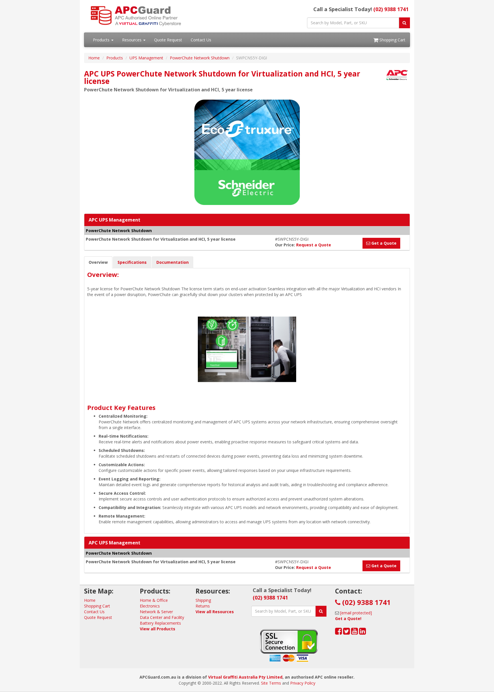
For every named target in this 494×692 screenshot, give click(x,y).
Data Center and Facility (162, 617)
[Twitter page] (346, 632)
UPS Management (146, 58)
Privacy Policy (302, 683)
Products (102, 40)
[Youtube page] (354, 632)
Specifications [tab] (132, 262)
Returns (203, 606)
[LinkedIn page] (362, 632)
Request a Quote (313, 245)
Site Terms (271, 683)
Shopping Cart (391, 40)
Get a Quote (383, 243)
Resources (132, 40)
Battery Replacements (160, 623)
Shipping (203, 600)
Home (94, 58)
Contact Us (201, 40)
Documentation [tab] (172, 262)
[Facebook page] (338, 632)
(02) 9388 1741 (391, 9)
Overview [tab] (98, 262)
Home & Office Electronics (154, 603)
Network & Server (156, 611)
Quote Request (168, 40)
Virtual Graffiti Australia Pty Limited (245, 677)
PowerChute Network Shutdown (200, 58)
